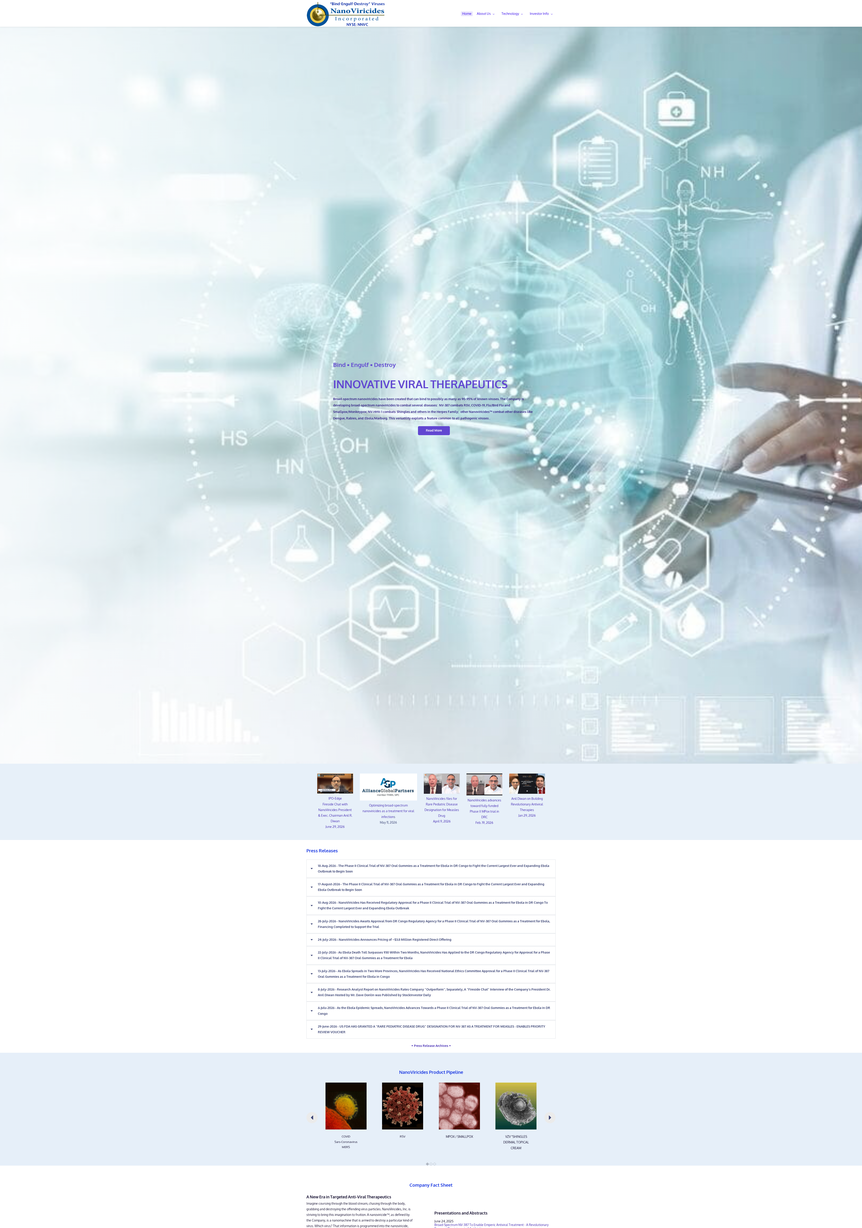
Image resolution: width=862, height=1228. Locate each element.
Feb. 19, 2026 (484, 823)
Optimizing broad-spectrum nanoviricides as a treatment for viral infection (388, 811)
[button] (431, 869)
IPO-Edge (335, 798)
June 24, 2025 (443, 1221)
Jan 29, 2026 (527, 816)
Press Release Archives (431, 1046)
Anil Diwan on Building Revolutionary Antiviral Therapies (527, 804)
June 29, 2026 (335, 827)
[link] (346, 1085)
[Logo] (345, 14)
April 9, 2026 (442, 821)
